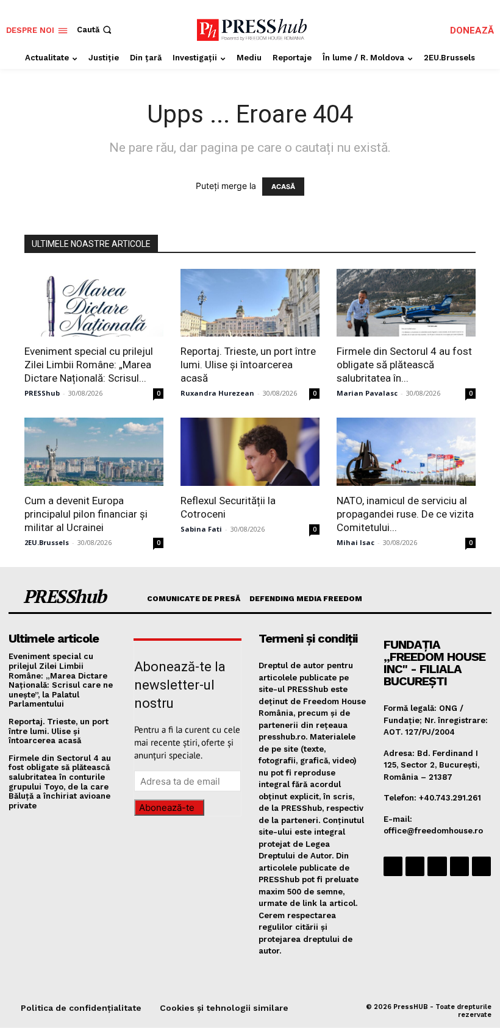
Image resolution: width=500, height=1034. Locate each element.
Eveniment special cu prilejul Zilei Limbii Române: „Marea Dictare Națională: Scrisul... (88, 364)
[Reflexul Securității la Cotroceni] (250, 452)
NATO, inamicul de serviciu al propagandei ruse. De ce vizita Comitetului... (405, 513)
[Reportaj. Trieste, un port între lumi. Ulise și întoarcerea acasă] (250, 303)
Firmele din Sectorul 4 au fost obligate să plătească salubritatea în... (404, 364)
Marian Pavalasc (367, 393)
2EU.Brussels (46, 542)
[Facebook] (393, 866)
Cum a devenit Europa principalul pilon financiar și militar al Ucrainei (86, 513)
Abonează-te (167, 807)
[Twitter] (459, 866)
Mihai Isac (355, 542)
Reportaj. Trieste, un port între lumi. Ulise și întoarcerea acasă (248, 364)
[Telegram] (436, 866)
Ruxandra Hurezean (217, 393)
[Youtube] (481, 866)
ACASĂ (283, 186)
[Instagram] (414, 866)
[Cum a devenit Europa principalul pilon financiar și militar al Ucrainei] (93, 452)
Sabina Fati (201, 528)
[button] (95, 29)
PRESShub (42, 393)
